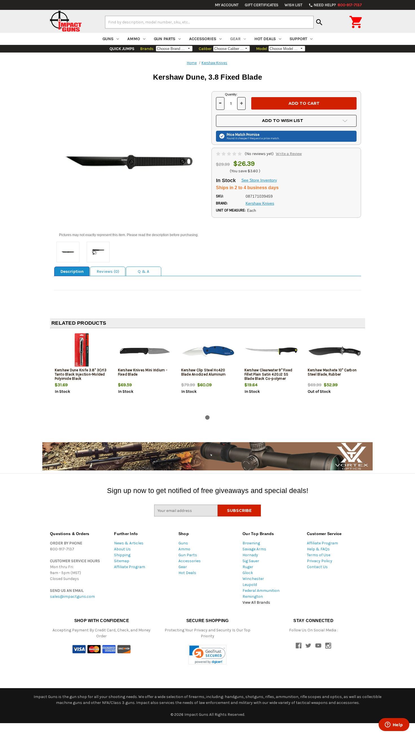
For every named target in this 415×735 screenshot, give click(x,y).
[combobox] (209, 22)
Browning (251, 543)
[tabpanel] (81, 373)
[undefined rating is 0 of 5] (229, 153)
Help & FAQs (318, 549)
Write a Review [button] (289, 153)
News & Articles (128, 543)
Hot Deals (265, 38)
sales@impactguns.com (72, 596)
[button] (207, 654)
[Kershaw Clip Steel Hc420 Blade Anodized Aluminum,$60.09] (208, 351)
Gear (235, 38)
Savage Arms (254, 549)
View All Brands (256, 602)
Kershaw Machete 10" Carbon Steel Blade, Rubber (332, 372)
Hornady (250, 555)
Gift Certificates (261, 5)
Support (298, 38)
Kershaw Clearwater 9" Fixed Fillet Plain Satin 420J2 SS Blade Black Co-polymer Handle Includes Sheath (268, 376)
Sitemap (121, 561)
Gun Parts (164, 38)
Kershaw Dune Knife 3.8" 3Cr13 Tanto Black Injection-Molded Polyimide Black (80, 374)
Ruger (248, 566)
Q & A (143, 271)
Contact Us (317, 566)
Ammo (133, 38)
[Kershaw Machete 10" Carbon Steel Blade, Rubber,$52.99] (334, 351)
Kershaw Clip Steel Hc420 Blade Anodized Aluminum (203, 372)
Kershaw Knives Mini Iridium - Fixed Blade (142, 372)
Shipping (122, 555)
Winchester (253, 578)
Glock (248, 572)
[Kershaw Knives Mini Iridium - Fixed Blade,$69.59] (144, 351)
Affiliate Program (129, 566)
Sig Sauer (251, 561)
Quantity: (231, 94)
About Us (122, 549)
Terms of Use (318, 555)
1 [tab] (207, 417)
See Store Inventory (259, 180)
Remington (253, 596)
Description (72, 271)
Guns (107, 38)
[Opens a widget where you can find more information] (393, 725)
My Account (227, 5)
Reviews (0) (108, 271)
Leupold (250, 584)
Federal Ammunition (261, 590)
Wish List (293, 5)
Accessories (202, 38)
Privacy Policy (319, 561)
